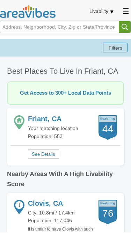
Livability (98, 11)
